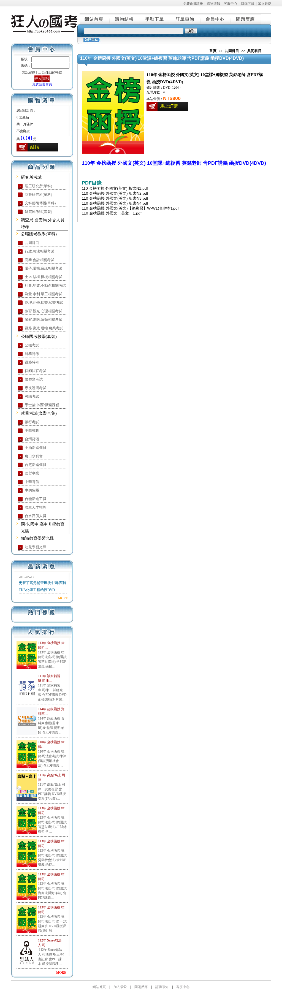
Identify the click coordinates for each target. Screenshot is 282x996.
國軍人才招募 (35, 507)
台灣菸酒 (32, 439)
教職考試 (32, 396)
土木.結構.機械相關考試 (43, 277)
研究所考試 (31, 177)
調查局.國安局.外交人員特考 (42, 223)
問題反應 (246, 19)
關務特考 (32, 354)
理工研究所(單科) (38, 186)
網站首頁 (95, 19)
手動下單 (155, 19)
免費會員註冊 (193, 4)
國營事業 (32, 473)
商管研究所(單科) (38, 194)
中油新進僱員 (35, 448)
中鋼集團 (32, 490)
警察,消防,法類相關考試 (43, 319)
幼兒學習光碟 (35, 547)
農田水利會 (34, 456)
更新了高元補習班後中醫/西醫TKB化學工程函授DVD (42, 586)
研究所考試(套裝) (38, 212)
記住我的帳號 (52, 72)
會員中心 (216, 19)
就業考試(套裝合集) (39, 413)
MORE (63, 598)
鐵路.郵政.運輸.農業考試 (44, 328)
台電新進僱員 (35, 465)
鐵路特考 (32, 362)
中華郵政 (32, 430)
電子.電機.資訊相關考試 (43, 268)
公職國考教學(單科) (39, 234)
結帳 (34, 147)
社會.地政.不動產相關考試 (45, 285)
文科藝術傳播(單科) (40, 203)
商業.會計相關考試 (39, 260)
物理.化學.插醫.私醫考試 (44, 302)
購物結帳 (125, 19)
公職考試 (32, 345)
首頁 (212, 51)
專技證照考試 (35, 388)
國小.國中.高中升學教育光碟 (42, 527)
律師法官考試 (35, 371)
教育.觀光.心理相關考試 (43, 311)
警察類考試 (34, 379)
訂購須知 (162, 987)
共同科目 (32, 243)
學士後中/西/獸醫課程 (42, 405)
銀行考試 (32, 422)
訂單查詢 (185, 19)
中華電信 (32, 482)
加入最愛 (264, 4)
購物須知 (213, 4)
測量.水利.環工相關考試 (43, 294)
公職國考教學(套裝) (39, 336)
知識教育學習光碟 (37, 538)
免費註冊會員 (42, 84)
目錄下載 (247, 4)
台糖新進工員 (35, 499)
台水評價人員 (35, 516)
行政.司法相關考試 (39, 251)
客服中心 (230, 4)
